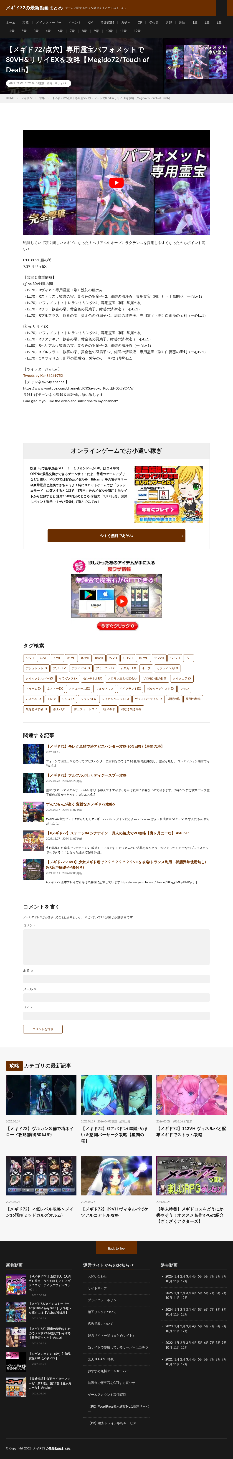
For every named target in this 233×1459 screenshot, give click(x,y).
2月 (182, 1276)
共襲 (169, 22)
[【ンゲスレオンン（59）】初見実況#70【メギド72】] (16, 1362)
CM (90, 22)
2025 (169, 1293)
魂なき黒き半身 (131, 709)
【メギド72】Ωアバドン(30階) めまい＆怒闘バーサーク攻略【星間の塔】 (114, 1135)
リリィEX (60, 83)
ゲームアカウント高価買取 (107, 1394)
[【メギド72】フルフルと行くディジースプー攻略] (33, 783)
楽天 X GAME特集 (101, 1359)
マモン (184, 688)
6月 (206, 1276)
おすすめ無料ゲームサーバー (108, 1371)
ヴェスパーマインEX (148, 699)
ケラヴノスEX (68, 678)
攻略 (26, 22)
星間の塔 (174, 699)
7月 (212, 1276)
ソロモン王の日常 (155, 678)
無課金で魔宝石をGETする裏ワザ (111, 1383)
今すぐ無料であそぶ (116, 536)
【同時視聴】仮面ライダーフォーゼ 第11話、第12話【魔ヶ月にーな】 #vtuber (50, 1383)
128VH (175, 658)
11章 (123, 31)
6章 (60, 31)
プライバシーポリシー (104, 1300)
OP (140, 22)
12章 (137, 31)
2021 (169, 1359)
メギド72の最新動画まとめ (51, 1448)
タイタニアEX (182, 678)
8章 (84, 31)
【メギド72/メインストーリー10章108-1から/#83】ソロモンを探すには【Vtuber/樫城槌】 (50, 1308)
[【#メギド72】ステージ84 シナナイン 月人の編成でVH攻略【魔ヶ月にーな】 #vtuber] (33, 840)
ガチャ (126, 22)
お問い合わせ (97, 1276)
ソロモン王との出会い (122, 678)
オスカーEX (128, 668)
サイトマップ (97, 1288)
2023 (169, 1326)
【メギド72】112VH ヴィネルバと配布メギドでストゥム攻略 (191, 1132)
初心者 (154, 22)
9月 (224, 1293)
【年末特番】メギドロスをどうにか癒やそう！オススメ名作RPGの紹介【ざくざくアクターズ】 (190, 1215)
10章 (109, 31)
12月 (184, 1298)
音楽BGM (107, 22)
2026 (169, 1276)
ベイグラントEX (130, 688)
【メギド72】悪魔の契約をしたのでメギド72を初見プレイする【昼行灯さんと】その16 (50, 1333)
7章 (72, 31)
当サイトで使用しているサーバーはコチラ (118, 1347)
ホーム (10, 22)
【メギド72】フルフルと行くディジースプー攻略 (86, 775)
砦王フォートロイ (85, 709)
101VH (128, 658)
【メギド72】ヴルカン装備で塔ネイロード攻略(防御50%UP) (40, 1132)
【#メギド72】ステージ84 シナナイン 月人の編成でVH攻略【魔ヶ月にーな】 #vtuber (117, 833)
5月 (200, 1276)
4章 (12, 31)
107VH (143, 658)
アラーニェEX (105, 668)
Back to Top (116, 1248)
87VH (85, 658)
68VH (30, 658)
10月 (168, 1298)
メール (30, 989)
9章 (96, 31)
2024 (169, 1309)
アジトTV (59, 668)
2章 (207, 22)
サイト (28, 1007)
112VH (159, 658)
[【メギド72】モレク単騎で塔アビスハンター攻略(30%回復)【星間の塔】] (33, 754)
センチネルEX (92, 678)
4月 (194, 1276)
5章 (24, 31)
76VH (44, 658)
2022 (169, 1343)
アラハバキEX (81, 668)
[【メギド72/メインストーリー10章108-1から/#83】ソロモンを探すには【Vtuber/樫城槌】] (16, 1312)
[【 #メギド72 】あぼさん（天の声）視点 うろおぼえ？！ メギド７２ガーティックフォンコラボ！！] (16, 1284)
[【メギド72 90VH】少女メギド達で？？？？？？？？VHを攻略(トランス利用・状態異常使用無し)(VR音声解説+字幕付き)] (33, 869)
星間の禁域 (193, 699)
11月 (176, 1298)
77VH (57, 658)
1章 (195, 22)
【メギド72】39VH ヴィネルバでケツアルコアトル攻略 (115, 1212)
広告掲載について (100, 1324)
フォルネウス (105, 688)
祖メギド (109, 709)
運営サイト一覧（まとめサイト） (112, 1335)
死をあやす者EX (36, 709)
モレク (51, 699)
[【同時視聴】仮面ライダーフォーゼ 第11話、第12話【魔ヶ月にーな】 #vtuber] (16, 1387)
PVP (188, 658)
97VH (113, 658)
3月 (188, 1276)
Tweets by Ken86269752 (43, 375)
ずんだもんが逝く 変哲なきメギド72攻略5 (80, 804)
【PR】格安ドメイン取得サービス (112, 1423)
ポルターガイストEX (160, 688)
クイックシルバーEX (39, 678)
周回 (182, 22)
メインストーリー (48, 22)
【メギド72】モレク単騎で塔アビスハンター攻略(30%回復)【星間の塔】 (105, 746)
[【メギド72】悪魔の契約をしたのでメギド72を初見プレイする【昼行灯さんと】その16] (16, 1337)
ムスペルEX (33, 699)
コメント (29, 925)
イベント (74, 22)
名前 (28, 971)
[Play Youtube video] (116, 182)
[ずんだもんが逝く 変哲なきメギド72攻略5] (33, 812)
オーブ (146, 668)
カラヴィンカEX (167, 668)
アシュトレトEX (36, 668)
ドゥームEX (33, 688)
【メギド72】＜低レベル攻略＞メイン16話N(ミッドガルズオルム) (40, 1212)
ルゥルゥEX (88, 699)
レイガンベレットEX (115, 699)
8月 (218, 1276)
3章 (219, 22)
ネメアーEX (55, 688)
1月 (176, 1276)
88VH (99, 658)
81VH (71, 658)
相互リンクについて (102, 1312)
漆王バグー (60, 709)
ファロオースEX (79, 688)
